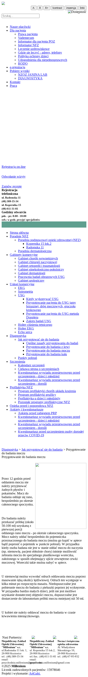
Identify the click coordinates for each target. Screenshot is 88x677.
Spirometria (25, 291)
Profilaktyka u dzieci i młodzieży (39, 398)
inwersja (71, 7)
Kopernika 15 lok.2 (38, 243)
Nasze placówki (20, 26)
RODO (23, 63)
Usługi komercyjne (22, 284)
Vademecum (26, 37)
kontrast (57, 7)
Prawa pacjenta (28, 34)
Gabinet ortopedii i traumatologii (39, 265)
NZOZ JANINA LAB (32, 74)
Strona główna (19, 232)
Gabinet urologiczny (31, 280)
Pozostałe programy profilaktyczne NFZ (44, 402)
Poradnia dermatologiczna (35, 251)
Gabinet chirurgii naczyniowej (37, 262)
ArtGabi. (35, 673)
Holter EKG (26, 328)
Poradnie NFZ (19, 236)
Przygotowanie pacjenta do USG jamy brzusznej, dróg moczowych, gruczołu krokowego (51, 306)
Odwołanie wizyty (14, 176)
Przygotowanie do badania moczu (48, 350)
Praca (13, 85)
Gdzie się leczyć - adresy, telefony (40, 52)
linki (82, 7)
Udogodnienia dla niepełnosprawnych (42, 60)
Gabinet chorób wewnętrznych (38, 258)
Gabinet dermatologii (31, 273)
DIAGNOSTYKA (30, 78)
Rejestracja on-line (14, 166)
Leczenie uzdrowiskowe (34, 49)
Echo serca (25, 332)
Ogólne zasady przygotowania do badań (52, 343)
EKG (21, 288)
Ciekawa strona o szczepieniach (38, 369)
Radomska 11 (35, 247)
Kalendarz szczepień (31, 365)
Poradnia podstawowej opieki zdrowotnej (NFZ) (49, 240)
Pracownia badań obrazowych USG (41, 277)
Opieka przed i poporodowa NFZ (31, 405)
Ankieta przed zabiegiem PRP (37, 413)
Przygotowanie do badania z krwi (48, 347)
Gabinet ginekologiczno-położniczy (41, 269)
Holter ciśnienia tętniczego (35, 324)
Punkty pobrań (27, 358)
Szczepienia (17, 361)
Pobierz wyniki (19, 71)
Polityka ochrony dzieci (33, 56)
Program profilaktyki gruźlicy (37, 394)
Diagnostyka (18, 335)
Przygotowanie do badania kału (46, 354)
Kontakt (15, 82)
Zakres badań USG (38, 321)
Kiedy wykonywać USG (42, 299)
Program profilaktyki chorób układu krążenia (47, 391)
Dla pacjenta (18, 30)
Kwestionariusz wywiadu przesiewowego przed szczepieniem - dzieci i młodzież (49, 374)
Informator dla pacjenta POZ (36, 41)
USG (21, 295)
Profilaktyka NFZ (21, 387)
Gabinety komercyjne (24, 254)
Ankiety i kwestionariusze (26, 409)
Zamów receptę (12, 186)
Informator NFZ (28, 45)
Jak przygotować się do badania (38, 339)
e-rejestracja (17, 67)
